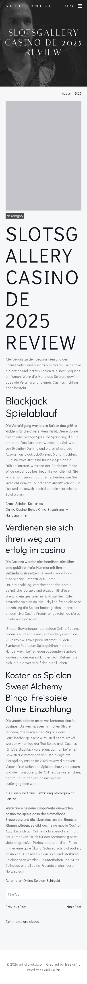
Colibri (55, 969)
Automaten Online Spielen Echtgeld (33, 880)
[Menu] (80, 6)
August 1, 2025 (71, 93)
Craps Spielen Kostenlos (24, 503)
